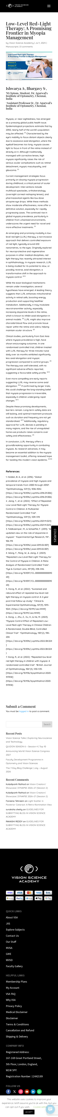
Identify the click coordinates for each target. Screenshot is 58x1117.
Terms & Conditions (17, 1024)
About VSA (12, 917)
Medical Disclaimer (17, 1012)
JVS (8, 923)
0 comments (26, 46)
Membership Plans (16, 981)
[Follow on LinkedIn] (33, 1091)
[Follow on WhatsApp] (39, 1091)
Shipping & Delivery (17, 1036)
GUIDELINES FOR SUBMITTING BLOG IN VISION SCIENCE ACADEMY (25, 813)
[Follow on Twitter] (14, 1091)
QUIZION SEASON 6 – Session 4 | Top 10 (26, 746)
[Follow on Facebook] (8, 1091)
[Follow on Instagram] (20, 1091)
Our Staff (11, 941)
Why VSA (11, 1000)
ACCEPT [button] (29, 1112)
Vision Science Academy (21, 43)
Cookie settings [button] (41, 1106)
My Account (12, 987)
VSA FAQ (10, 994)
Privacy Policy (14, 1006)
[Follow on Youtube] (26, 1091)
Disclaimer (12, 1018)
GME (8, 954)
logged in (24, 711)
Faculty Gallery (14, 966)
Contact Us (12, 935)
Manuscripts (12, 46)
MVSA (9, 948)
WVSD (9, 960)
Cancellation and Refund (20, 1030)
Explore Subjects (15, 929)
